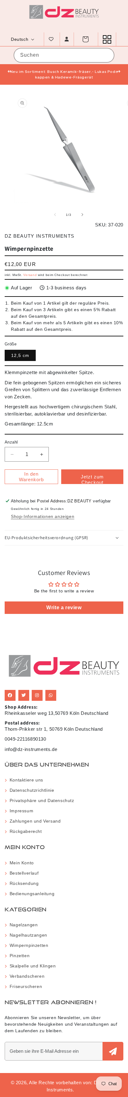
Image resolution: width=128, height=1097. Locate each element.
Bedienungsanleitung (30, 893)
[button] (85, 39)
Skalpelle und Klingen (31, 965)
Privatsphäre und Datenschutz (40, 800)
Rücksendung (23, 883)
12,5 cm (20, 355)
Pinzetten (18, 955)
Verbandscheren (25, 976)
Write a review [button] (63, 607)
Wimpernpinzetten (27, 945)
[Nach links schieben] (55, 214)
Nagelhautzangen (27, 935)
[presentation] (9, 71)
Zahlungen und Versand (34, 821)
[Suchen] (104, 55)
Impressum (20, 810)
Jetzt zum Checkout (92, 479)
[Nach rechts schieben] (82, 214)
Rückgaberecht (24, 831)
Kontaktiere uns (25, 779)
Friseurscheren (24, 986)
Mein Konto (20, 862)
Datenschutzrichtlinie (30, 790)
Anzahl (11, 442)
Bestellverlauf (23, 873)
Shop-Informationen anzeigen (42, 516)
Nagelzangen (22, 924)
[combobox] (64, 55)
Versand (30, 275)
